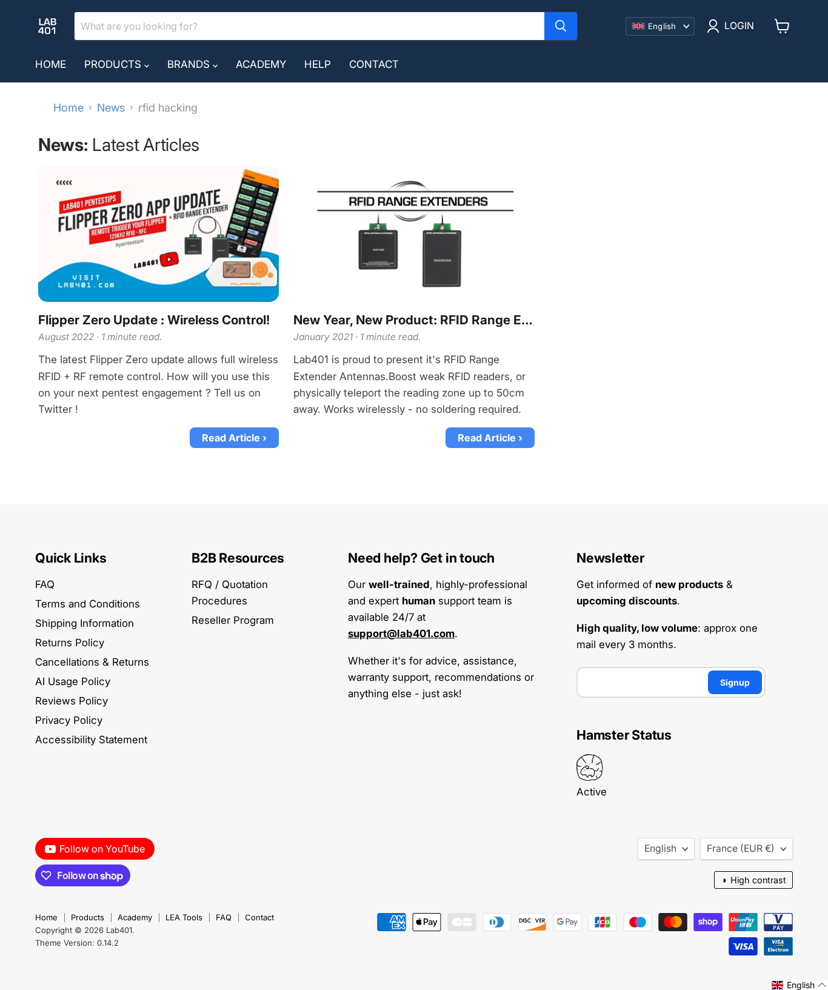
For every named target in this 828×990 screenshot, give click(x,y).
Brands (190, 64)
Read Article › (234, 438)
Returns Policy (69, 643)
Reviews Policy (71, 701)
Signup (735, 682)
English (660, 848)
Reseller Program (233, 620)
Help (317, 64)
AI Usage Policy (72, 681)
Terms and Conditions (87, 604)
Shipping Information (84, 623)
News (111, 108)
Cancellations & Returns (92, 662)
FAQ (45, 584)
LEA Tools (183, 917)
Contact (374, 64)
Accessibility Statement (91, 740)
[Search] (560, 26)
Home (50, 64)
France (741, 848)
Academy (261, 64)
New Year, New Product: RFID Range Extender (413, 320)
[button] (799, 985)
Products (114, 64)
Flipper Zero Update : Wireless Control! (154, 320)
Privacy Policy (68, 720)
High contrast (753, 880)
